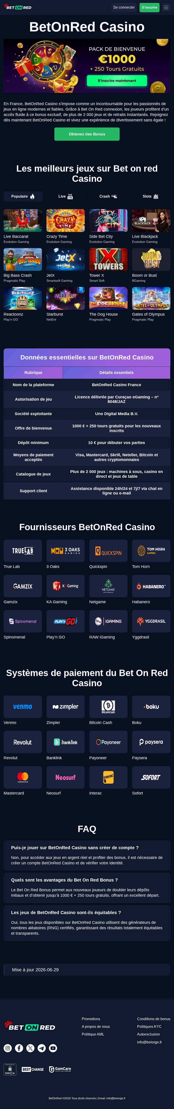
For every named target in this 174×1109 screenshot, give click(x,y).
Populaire (19, 196)
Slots (147, 196)
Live (62, 196)
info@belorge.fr (149, 1042)
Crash (104, 196)
